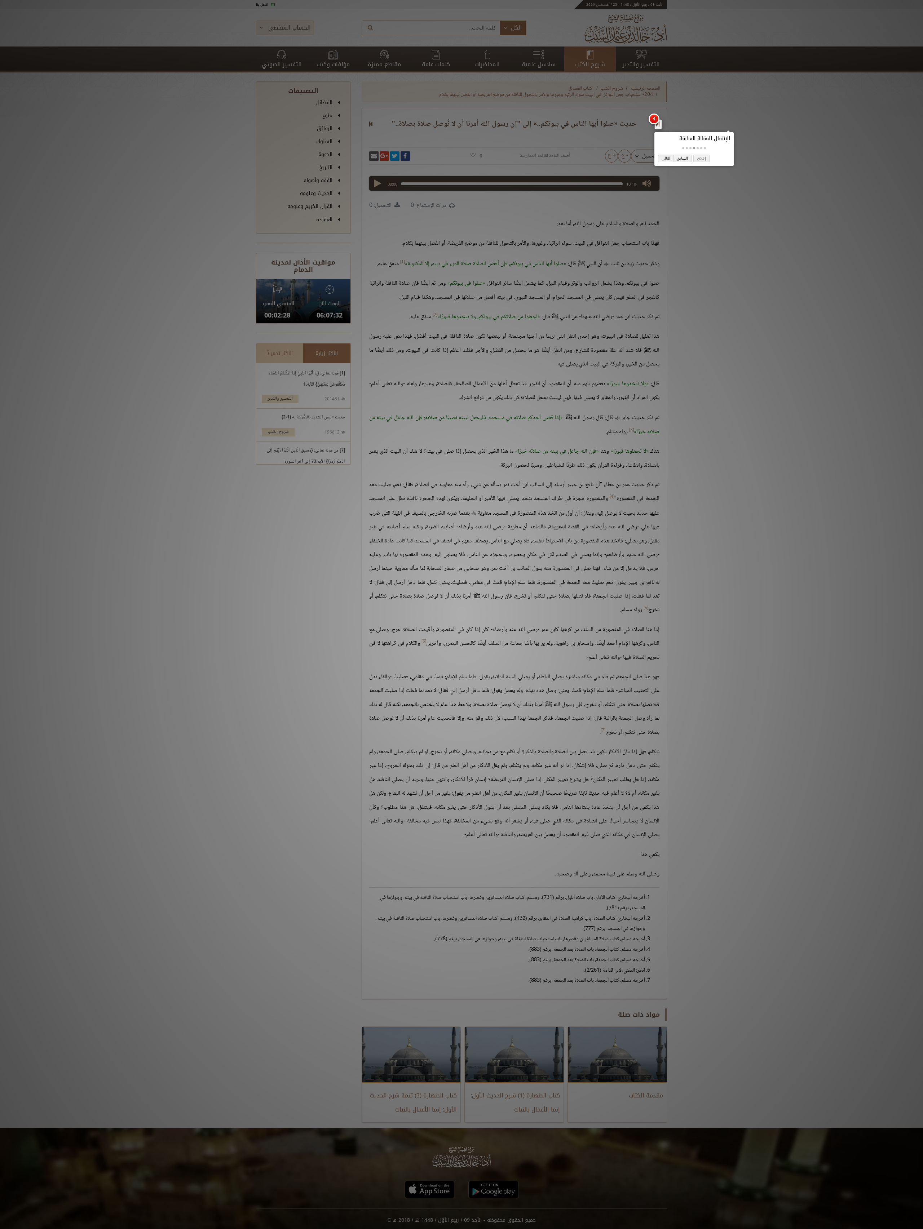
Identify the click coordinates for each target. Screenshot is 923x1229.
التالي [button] (666, 158)
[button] (705, 148)
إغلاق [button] (701, 158)
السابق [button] (682, 158)
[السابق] (657, 124)
